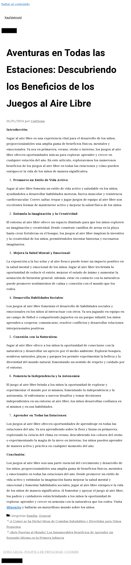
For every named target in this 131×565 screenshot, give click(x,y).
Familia (32, 516)
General (45, 516)
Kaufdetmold (13, 17)
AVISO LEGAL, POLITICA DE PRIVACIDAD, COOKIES (41, 552)
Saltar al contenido (15, 4)
